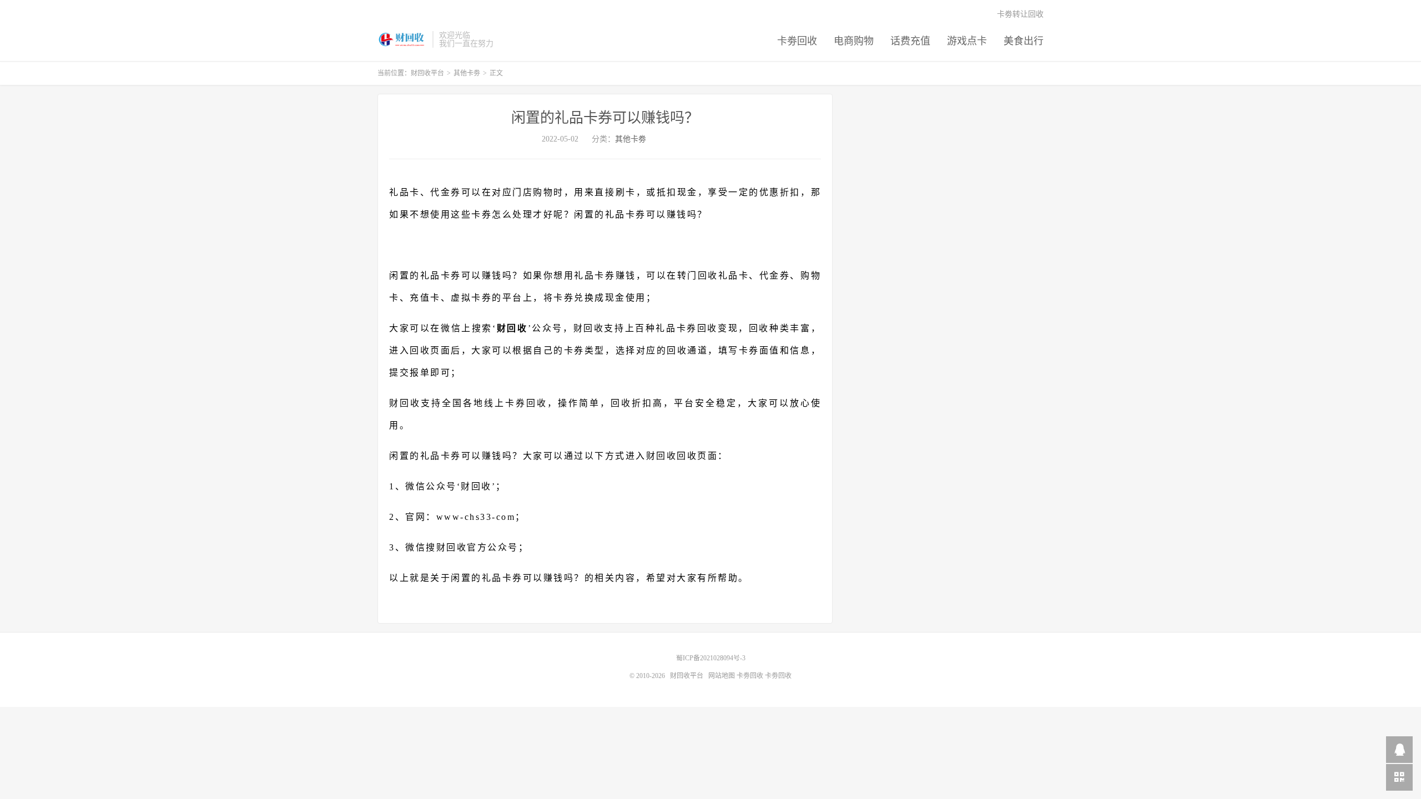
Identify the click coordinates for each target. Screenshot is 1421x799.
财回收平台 (402, 39)
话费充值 (910, 41)
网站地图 (721, 676)
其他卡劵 (466, 73)
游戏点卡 (967, 41)
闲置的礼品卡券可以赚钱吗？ (605, 118)
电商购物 (854, 41)
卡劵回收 (797, 41)
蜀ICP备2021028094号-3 (710, 658)
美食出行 (1024, 41)
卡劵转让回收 (1020, 14)
